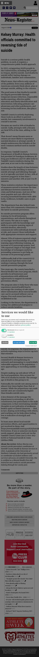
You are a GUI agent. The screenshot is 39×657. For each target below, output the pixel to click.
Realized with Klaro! (31, 345)
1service (11, 332)
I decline (5, 342)
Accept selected (18, 342)
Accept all (33, 342)
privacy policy (25, 325)
